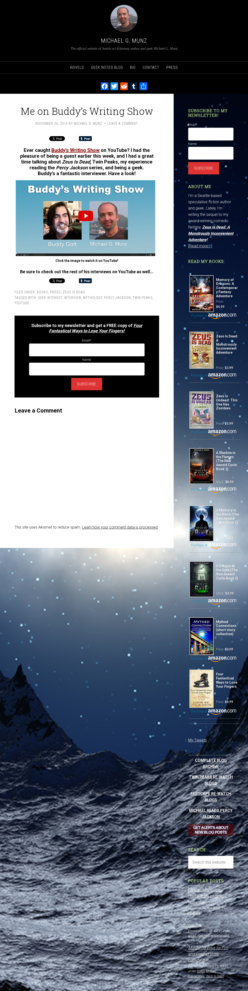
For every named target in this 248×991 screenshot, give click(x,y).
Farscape (194, 913)
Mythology (92, 298)
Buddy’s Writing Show (75, 150)
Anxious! (195, 925)
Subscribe (86, 384)
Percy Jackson (117, 298)
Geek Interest (50, 298)
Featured (203, 935)
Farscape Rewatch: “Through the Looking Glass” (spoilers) (206, 896)
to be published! (208, 954)
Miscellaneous (220, 935)
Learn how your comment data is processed (120, 527)
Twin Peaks (143, 298)
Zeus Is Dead (74, 292)
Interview (72, 298)
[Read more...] (200, 246)
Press (55, 292)
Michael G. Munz (124, 40)
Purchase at (199, 315)
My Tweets (197, 740)
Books (42, 292)
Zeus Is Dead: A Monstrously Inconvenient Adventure (210, 233)
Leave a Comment (123, 123)
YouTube (22, 303)
